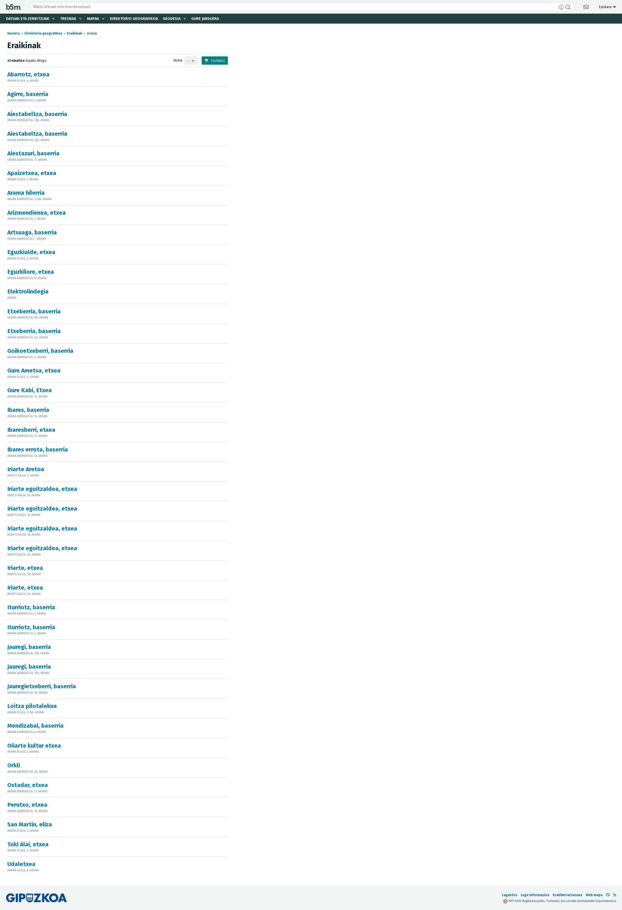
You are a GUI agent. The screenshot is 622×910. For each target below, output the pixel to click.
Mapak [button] (93, 18)
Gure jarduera (205, 18)
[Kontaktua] (587, 7)
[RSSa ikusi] (614, 895)
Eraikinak (74, 33)
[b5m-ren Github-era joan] (608, 895)
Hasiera (13, 33)
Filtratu (217, 61)
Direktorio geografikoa (134, 18)
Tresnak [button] (68, 18)
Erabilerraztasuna (567, 895)
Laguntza (509, 895)
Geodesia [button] (172, 18)
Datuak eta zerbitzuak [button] (27, 18)
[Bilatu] (569, 6)
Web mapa (594, 895)
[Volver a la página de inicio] (13, 6)
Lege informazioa (535, 895)
